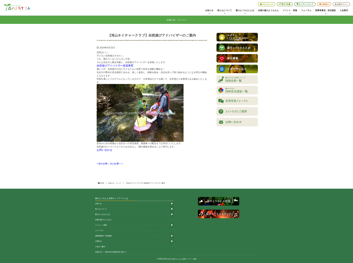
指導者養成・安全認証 (325, 10)
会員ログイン (342, 4)
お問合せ (325, 4)
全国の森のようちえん (268, 10)
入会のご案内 (100, 247)
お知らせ (209, 10)
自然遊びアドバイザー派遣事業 (115, 65)
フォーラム (306, 10)
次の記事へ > (116, 163)
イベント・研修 (290, 10)
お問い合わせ (104, 150)
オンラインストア (305, 4)
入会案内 (344, 10)
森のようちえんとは (245, 10)
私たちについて (224, 10)
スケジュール (267, 4)
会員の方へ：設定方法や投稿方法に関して (111, 252)
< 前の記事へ (103, 163)
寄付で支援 (285, 4)
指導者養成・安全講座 (103, 236)
